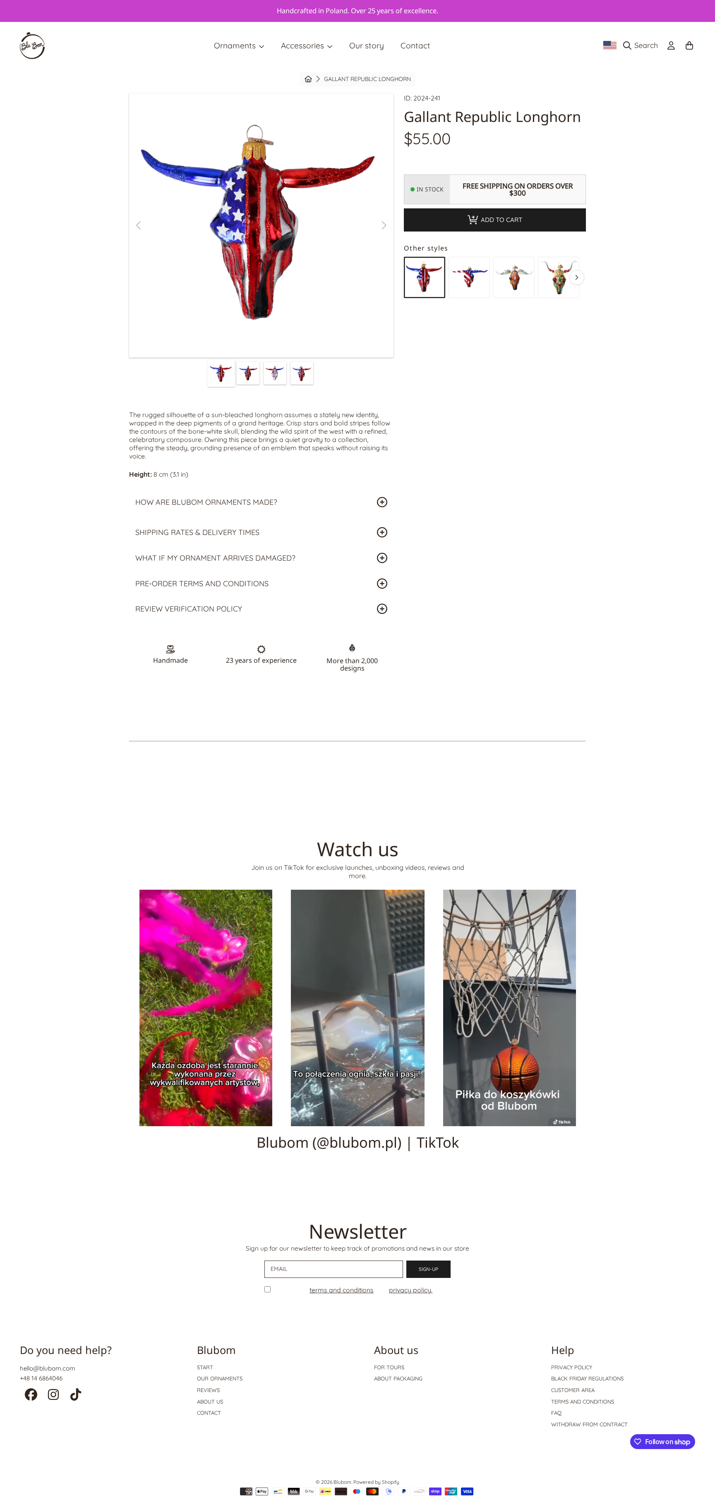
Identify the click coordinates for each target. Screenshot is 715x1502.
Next (383, 225)
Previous (139, 225)
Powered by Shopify (376, 1482)
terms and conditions (342, 1290)
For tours (389, 1367)
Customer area (573, 1390)
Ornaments (236, 45)
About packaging (398, 1378)
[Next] (576, 277)
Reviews (208, 1390)
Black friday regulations (587, 1378)
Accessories (303, 45)
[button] (642, 45)
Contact (209, 1412)
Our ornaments (219, 1378)
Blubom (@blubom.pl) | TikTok (358, 1142)
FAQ (556, 1412)
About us (210, 1401)
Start (205, 1367)
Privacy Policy (571, 1367)
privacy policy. (410, 1290)
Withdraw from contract (589, 1424)
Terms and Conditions (582, 1401)
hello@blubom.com (47, 1368)
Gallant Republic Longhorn (367, 79)
